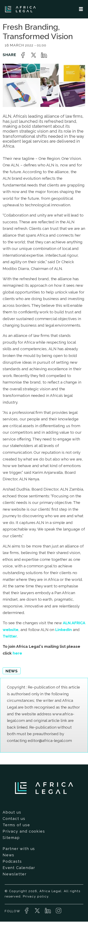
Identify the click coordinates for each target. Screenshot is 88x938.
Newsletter (15, 874)
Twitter (10, 636)
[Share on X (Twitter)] (33, 55)
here (17, 653)
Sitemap (11, 837)
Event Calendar (19, 868)
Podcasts (12, 861)
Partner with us (19, 849)
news (12, 671)
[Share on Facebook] (23, 55)
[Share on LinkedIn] (44, 55)
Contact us (14, 818)
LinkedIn (63, 629)
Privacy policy (36, 896)
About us (12, 812)
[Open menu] (81, 9)
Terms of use (16, 825)
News (9, 855)
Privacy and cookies (24, 831)
